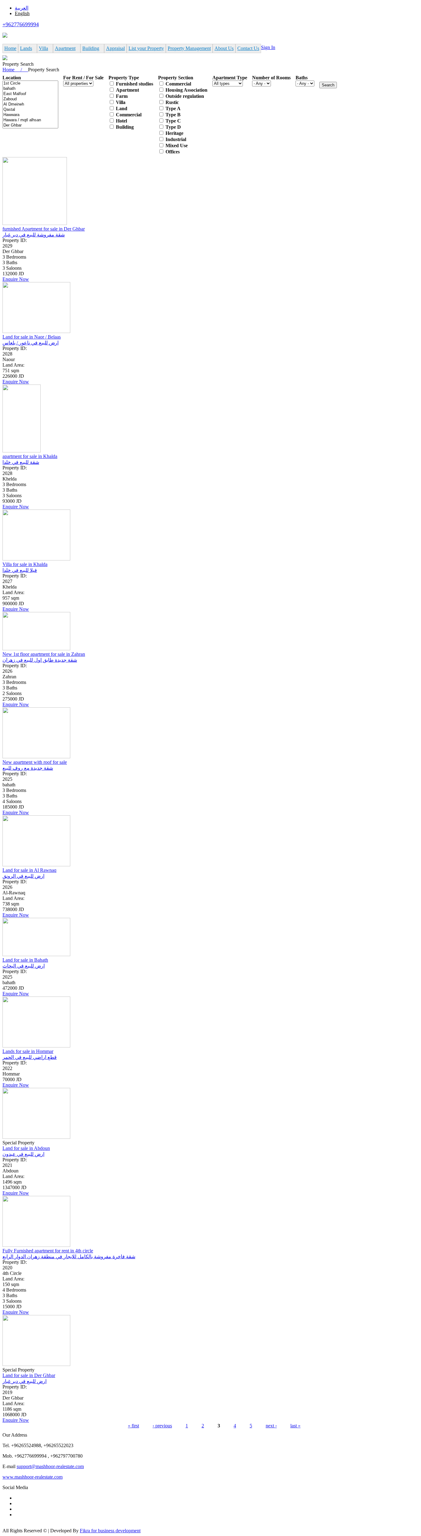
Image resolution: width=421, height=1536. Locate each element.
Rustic (172, 102)
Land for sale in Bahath (25, 960)
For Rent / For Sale (83, 77)
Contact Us (248, 48)
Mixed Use (177, 145)
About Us (224, 48)
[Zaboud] (30, 99)
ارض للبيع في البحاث (23, 965)
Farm (122, 96)
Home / (15, 69)
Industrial (176, 139)
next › (271, 1425)
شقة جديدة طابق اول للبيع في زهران (39, 660)
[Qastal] (30, 109)
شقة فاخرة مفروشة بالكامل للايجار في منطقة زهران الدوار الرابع (68, 1256)
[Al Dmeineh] (30, 104)
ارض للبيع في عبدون (23, 1154)
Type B (173, 114)
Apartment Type (229, 77)
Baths (302, 77)
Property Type (123, 77)
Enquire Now (15, 279)
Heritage (174, 133)
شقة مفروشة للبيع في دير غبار (33, 234)
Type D (173, 127)
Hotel (121, 120)
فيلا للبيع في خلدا (19, 570)
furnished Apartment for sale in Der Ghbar (43, 228)
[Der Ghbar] (30, 125)
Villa (43, 48)
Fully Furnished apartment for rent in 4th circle (47, 1250)
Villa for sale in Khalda (24, 564)
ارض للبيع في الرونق (23, 876)
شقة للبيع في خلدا (20, 462)
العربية (21, 7)
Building (90, 48)
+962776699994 (20, 24)
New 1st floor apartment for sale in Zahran (43, 654)
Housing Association (186, 90)
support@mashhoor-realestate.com (50, 1466)
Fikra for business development (110, 1530)
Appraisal (115, 48)
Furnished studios (134, 83)
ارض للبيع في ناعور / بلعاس (30, 342)
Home (10, 48)
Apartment (65, 48)
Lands (26, 48)
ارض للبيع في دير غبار (24, 1381)
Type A (173, 108)
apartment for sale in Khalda (29, 456)
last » (295, 1425)
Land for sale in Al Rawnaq (29, 870)
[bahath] (30, 88)
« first (133, 1425)
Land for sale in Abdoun (26, 1148)
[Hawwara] (30, 115)
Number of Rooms (271, 77)
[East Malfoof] (30, 94)
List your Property (146, 48)
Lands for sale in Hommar (27, 1051)
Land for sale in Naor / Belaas (31, 336)
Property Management (189, 48)
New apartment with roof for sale (34, 762)
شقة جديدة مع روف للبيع (27, 768)
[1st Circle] (30, 83)
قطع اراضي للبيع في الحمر (29, 1057)
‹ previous (162, 1425)
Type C (173, 120)
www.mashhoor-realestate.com (32, 1477)
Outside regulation (185, 96)
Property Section (175, 77)
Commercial (128, 114)
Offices (173, 151)
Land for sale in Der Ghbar (28, 1375)
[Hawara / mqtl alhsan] (30, 120)
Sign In (268, 47)
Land (121, 108)
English (22, 13)
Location (11, 77)
